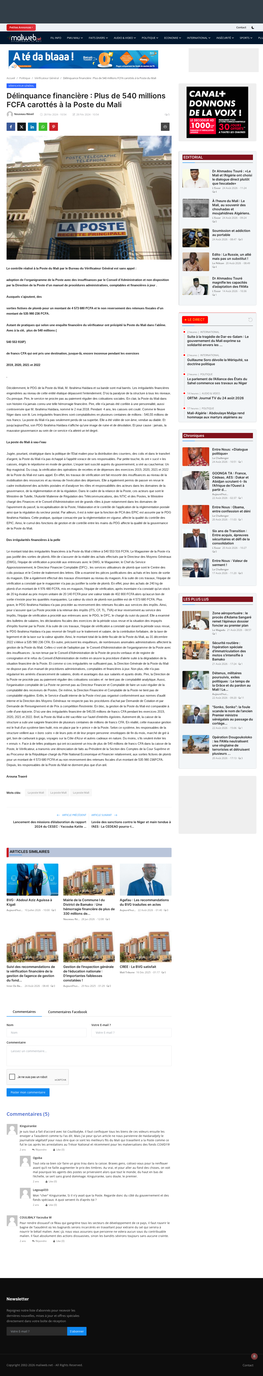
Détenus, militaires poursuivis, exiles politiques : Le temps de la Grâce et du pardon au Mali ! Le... (231, 681)
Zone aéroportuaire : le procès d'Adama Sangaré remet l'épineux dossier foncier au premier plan (231, 619)
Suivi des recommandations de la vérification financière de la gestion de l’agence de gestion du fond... (31, 973)
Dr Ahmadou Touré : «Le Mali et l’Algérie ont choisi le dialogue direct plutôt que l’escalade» (232, 177)
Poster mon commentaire (28, 1092)
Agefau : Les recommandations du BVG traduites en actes (144, 902)
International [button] (197, 38)
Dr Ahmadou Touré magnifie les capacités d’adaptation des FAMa (230, 282)
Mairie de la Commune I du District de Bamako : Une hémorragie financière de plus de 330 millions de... (89, 907)
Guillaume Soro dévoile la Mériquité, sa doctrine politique (217, 362)
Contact (241, 27)
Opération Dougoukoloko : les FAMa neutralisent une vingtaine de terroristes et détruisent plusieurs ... (232, 745)
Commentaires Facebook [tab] (67, 1012)
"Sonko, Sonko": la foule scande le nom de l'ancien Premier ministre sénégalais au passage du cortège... (232, 715)
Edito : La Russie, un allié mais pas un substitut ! (231, 256)
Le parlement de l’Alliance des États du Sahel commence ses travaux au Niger (217, 381)
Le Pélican (218, 263)
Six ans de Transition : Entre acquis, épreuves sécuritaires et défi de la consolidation (231, 537)
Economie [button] (171, 38)
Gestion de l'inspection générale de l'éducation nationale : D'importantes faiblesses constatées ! (88, 973)
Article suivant (101, 815)
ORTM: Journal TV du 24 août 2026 (215, 398)
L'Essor (216, 188)
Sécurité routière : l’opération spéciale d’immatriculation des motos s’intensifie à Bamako (229, 651)
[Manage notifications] (254, 1356)
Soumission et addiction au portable (231, 233)
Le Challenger (220, 458)
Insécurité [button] (223, 38)
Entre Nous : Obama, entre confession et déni (231, 509)
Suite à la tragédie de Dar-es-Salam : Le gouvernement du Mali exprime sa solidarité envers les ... (218, 341)
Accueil (11, 78)
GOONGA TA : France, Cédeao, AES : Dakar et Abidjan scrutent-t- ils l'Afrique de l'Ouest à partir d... (230, 481)
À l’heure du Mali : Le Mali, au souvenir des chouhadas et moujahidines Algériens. (231, 207)
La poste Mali (36, 792)
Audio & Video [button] (123, 38)
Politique (24, 78)
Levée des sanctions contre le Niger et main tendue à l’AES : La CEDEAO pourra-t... (131, 824)
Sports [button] (244, 38)
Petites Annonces (20, 27)
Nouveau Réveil (71, 919)
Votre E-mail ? (101, 1025)
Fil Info (56, 38)
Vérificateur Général (47, 78)
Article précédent (74, 815)
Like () (60, 1149)
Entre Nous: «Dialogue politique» (230, 451)
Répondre (41, 1149)
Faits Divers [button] (97, 38)
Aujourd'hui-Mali (15, 910)
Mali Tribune (127, 972)
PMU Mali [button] (73, 38)
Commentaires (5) (28, 1113)
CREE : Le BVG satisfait (138, 967)
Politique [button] (148, 38)
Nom (10, 1025)
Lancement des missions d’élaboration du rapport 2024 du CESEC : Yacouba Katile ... (49, 824)
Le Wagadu (218, 630)
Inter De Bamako (15, 986)
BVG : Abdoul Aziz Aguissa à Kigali (29, 902)
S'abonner (77, 1331)
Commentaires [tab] (24, 1011)
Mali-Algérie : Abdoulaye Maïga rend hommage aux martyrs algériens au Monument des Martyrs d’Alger (216, 417)
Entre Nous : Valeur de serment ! (229, 563)
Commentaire (16, 1042)
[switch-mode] (253, 27)
